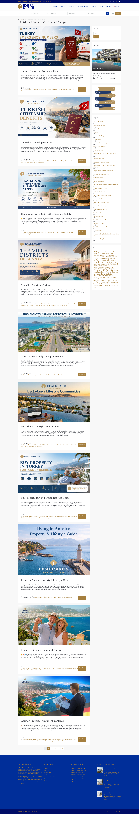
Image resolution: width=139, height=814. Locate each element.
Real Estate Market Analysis (47, 305)
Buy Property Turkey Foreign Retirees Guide (45, 497)
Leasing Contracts (103, 267)
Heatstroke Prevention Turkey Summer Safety (46, 213)
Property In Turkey (103, 271)
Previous (94, 59)
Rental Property (98, 280)
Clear (112, 13)
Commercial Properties (100, 137)
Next (119, 59)
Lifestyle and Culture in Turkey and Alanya (52, 89)
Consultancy (98, 256)
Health (95, 265)
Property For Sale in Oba (77, 776)
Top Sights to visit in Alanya (106, 281)
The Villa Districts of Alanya (36, 285)
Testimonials (47, 781)
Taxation (113, 280)
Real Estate (106, 273)
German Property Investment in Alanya (42, 720)
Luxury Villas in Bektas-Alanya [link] (96, 73)
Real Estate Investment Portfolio (103, 276)
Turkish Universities (115, 287)
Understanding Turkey (28, 234)
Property (112, 270)
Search (118, 13)
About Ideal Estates (29, 739)
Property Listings (98, 182)
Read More (82, 89)
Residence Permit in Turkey (101, 203)
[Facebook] (104, 811)
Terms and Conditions (50, 783)
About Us (46, 770)
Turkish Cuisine (98, 218)
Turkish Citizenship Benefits (36, 142)
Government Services (99, 148)
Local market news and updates (68, 375)
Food (101, 260)
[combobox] (25, 13)
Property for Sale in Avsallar (78, 770)
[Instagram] (110, 811)
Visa (94, 288)
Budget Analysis (109, 254)
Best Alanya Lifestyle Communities (40, 426)
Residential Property (99, 207)
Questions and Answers (36, 162)
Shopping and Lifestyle (100, 210)
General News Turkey (29, 232)
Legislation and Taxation (30, 89)
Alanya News (27, 375)
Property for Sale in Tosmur (77, 774)
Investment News (28, 304)
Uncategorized (97, 232)
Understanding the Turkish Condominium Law (106, 236)
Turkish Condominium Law (112, 283)
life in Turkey (111, 267)
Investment (112, 265)
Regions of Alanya (110, 279)
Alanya (96, 253)
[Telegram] (120, 811)
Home (21, 19)
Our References (98, 179)
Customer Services (110, 258)
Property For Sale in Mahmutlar (78, 779)
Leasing (95, 267)
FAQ (45, 774)
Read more (20, 783)
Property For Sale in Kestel (77, 772)
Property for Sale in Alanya (77, 768)
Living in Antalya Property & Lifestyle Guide (45, 580)
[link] (100, 60)
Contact (46, 768)
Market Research (98, 268)
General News (109, 261)
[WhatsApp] (117, 811)
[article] (100, 66)
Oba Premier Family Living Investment (42, 356)
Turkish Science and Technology (103, 228)
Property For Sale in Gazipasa (78, 781)
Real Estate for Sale (32, 305)
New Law (107, 268)
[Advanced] (107, 13)
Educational (97, 141)
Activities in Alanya (99, 126)
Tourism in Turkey (99, 214)
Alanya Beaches (105, 253)
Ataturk (95, 134)
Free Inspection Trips (50, 776)
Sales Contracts (107, 280)
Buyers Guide (47, 772)
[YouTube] (113, 811)
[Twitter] (107, 811)
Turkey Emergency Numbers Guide (40, 71)
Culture (107, 256)
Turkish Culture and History (101, 221)
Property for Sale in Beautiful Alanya (41, 649)
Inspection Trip (104, 265)
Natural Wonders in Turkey (101, 175)
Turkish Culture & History (102, 285)
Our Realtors (47, 779)
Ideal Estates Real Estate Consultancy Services (46, 445)
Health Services (41, 232)
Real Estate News (62, 305)
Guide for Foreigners (104, 263)
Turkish (103, 283)
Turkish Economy (98, 225)
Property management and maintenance (105, 186)
